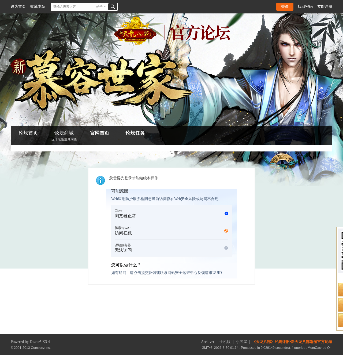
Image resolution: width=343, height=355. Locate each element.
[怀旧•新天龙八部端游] (171, 44)
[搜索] (112, 6)
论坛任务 (135, 133)
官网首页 (99, 133)
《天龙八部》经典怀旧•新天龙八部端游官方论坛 (292, 342)
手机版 (225, 342)
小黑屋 (241, 342)
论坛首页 (28, 133)
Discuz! (35, 342)
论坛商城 (64, 135)
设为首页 (18, 7)
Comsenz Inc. (41, 347)
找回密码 (305, 7)
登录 (285, 7)
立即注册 (324, 7)
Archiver (207, 342)
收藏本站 (37, 7)
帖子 (99, 7)
